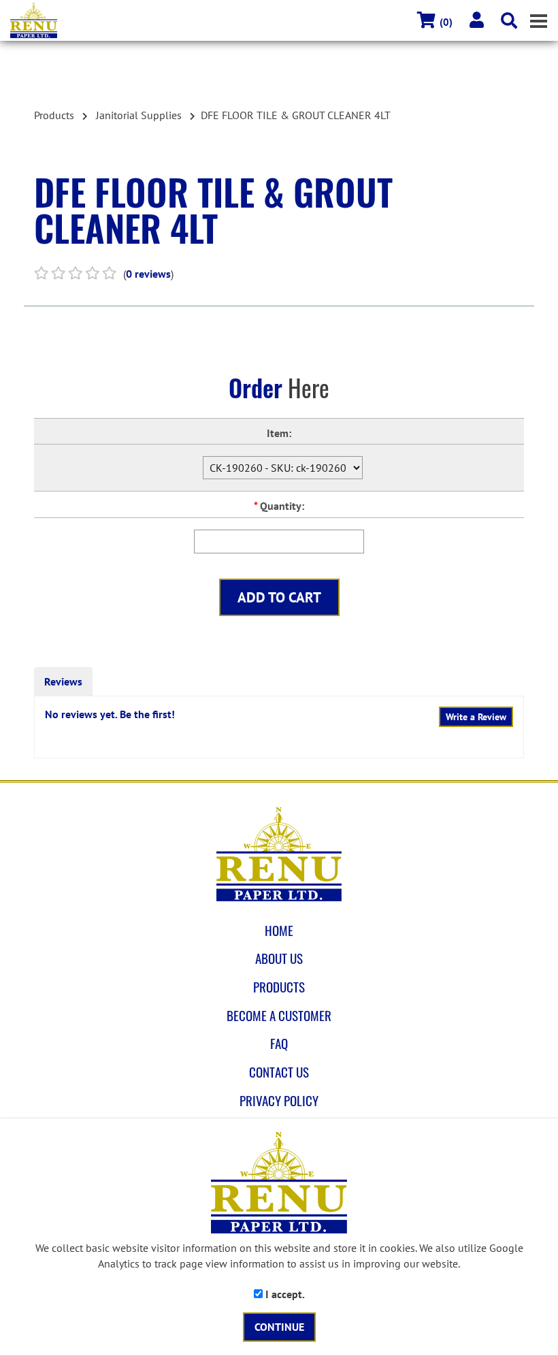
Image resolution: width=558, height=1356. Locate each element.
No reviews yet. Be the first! (110, 714)
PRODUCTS (279, 987)
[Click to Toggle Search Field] (509, 20)
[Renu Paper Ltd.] (284, 20)
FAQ (279, 1043)
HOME (279, 930)
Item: (279, 433)
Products (54, 115)
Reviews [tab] (63, 681)
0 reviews (148, 273)
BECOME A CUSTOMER (279, 1015)
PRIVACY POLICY (279, 1101)
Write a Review (476, 717)
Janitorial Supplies (139, 115)
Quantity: (279, 506)
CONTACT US (279, 1072)
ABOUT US (279, 958)
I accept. (284, 1294)
